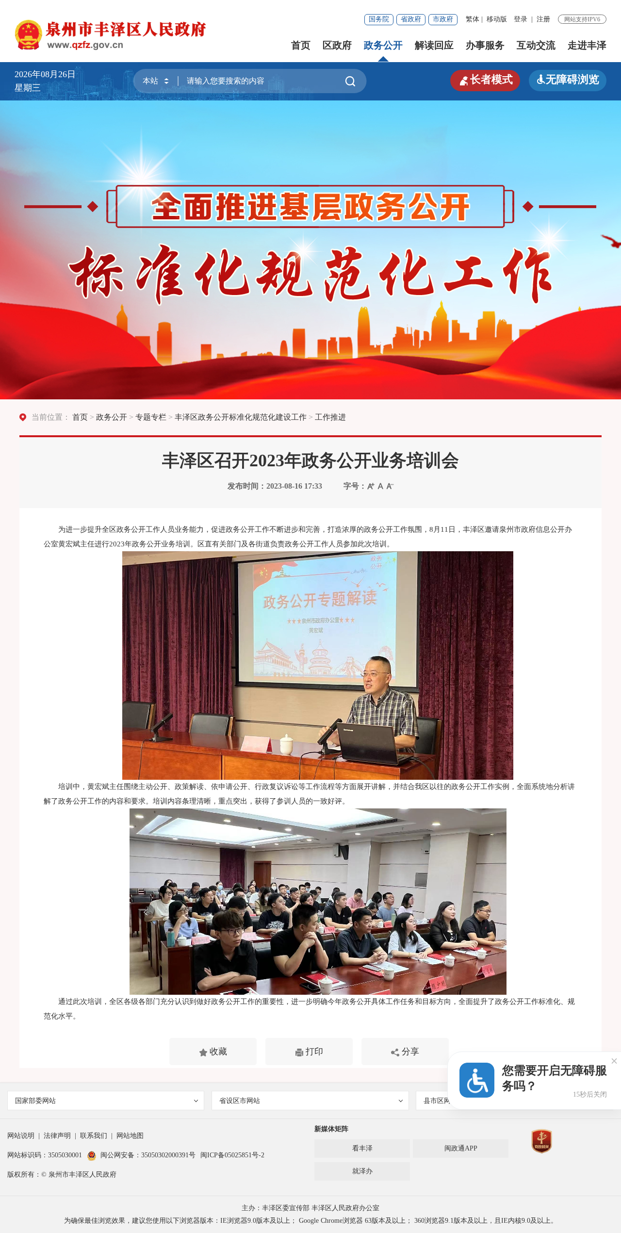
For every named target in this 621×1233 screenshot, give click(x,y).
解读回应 (434, 45)
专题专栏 (150, 417)
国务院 (379, 19)
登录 (520, 19)
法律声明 (57, 1135)
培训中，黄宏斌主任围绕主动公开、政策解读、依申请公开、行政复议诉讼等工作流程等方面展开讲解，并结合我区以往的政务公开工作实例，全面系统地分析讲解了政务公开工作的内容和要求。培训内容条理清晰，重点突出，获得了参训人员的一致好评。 (309, 794)
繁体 (472, 19)
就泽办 (362, 1171)
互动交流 (536, 45)
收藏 (217, 1051)
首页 (300, 45)
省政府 (411, 19)
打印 (313, 1051)
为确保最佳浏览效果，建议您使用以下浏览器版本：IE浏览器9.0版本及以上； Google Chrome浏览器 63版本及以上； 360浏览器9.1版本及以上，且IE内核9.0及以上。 (310, 1220)
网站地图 (130, 1135)
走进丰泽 (587, 45)
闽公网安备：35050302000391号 (148, 1155)
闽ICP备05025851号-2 (232, 1155)
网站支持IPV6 (582, 19)
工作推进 (330, 417)
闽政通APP (460, 1148)
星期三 (28, 88)
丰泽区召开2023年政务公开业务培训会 (310, 460)
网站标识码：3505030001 (44, 1155)
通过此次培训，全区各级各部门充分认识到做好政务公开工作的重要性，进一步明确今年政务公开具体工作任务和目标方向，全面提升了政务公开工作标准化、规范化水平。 (309, 1009)
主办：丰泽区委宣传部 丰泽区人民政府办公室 (310, 1208)
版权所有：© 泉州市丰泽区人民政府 (61, 1174)
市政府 (443, 19)
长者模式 (485, 79)
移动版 (497, 19)
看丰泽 (362, 1148)
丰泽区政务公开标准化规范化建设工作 (241, 417)
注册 (543, 19)
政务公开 (383, 45)
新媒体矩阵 (331, 1129)
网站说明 (20, 1135)
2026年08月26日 (49, 74)
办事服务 (485, 45)
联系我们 (93, 1135)
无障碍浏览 (567, 79)
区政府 (337, 45)
